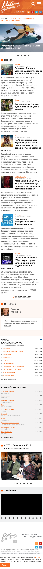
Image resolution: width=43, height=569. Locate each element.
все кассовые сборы (9, 379)
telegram (36, 12)
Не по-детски (5, 396)
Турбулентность (6, 432)
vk (40, 12)
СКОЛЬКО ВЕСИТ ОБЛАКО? (12, 369)
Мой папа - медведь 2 (8, 400)
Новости (8, 59)
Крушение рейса (8, 375)
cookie (37, 557)
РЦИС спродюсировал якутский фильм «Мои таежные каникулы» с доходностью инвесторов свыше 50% (21, 145)
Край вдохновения (9, 372)
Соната (5, 360)
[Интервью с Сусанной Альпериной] (21, 55)
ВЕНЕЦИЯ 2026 (15, 18)
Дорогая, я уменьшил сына (10, 423)
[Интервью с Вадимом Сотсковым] (28, 55)
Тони (2, 405)
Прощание (6, 348)
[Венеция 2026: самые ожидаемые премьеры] (25, 55)
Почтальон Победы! (7, 391)
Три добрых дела (8, 363)
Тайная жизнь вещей (8, 427)
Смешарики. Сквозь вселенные (13, 366)
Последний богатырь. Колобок (13, 351)
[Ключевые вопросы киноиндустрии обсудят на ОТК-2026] (18, 55)
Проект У (4, 414)
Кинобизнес (16, 20)
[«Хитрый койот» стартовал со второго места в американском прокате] (14, 55)
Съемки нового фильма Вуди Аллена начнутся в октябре (27, 107)
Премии (17, 64)
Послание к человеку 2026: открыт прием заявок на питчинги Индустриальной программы (19, 263)
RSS (28, 12)
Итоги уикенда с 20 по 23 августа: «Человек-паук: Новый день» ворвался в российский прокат (28, 184)
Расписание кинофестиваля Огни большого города (25, 222)
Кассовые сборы (20, 177)
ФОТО (7, 445)
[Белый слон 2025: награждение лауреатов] (21, 452)
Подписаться (19, 12)
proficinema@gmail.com (32, 536)
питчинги (5, 20)
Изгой (3, 418)
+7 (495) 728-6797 (29, 534)
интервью (10, 304)
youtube (32, 12)
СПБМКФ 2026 (28, 18)
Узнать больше (7, 437)
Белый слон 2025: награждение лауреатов (17, 446)
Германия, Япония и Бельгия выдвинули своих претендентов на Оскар (28, 71)
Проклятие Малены (7, 409)
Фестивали (18, 215)
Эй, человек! (7, 354)
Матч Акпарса (7, 357)
